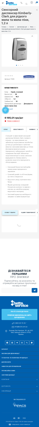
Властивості (19, 129)
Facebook (7, 343)
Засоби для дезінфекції (10, 353)
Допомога (6, 386)
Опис (6, 129)
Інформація (6, 391)
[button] (17, 65)
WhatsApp (32, 343)
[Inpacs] (19, 405)
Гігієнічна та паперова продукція (15, 357)
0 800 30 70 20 (20, 323)
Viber (27, 343)
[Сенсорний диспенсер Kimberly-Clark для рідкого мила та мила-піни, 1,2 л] (19, 49)
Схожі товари (10, 212)
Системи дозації (8, 375)
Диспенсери (6, 362)
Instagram (12, 343)
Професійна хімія (8, 370)
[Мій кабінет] (31, 3)
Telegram (17, 343)
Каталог (5, 349)
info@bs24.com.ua (21, 327)
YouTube (22, 343)
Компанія (5, 379)
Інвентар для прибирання (11, 366)
